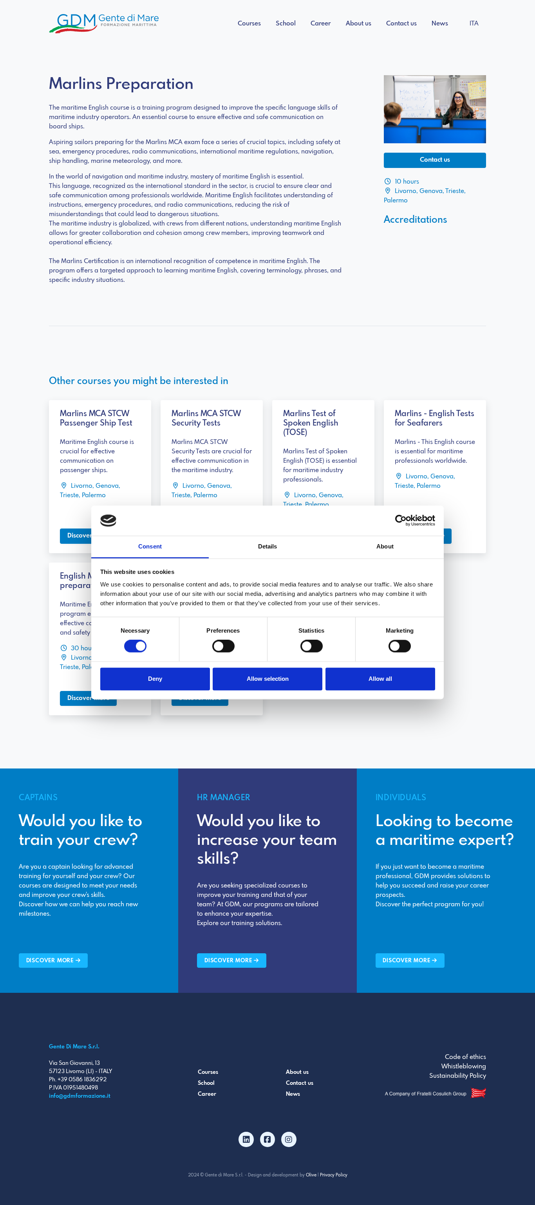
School (286, 23)
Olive (311, 1175)
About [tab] (385, 546)
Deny (155, 678)
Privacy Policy (333, 1175)
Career (321, 23)
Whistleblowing (463, 1066)
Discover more (88, 535)
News (440, 23)
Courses (249, 23)
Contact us (401, 23)
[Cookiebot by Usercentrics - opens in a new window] (401, 521)
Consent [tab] (150, 546)
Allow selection (268, 678)
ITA (474, 23)
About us (358, 23)
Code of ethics (465, 1057)
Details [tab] (267, 546)
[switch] (223, 646)
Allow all (380, 678)
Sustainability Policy (457, 1076)
